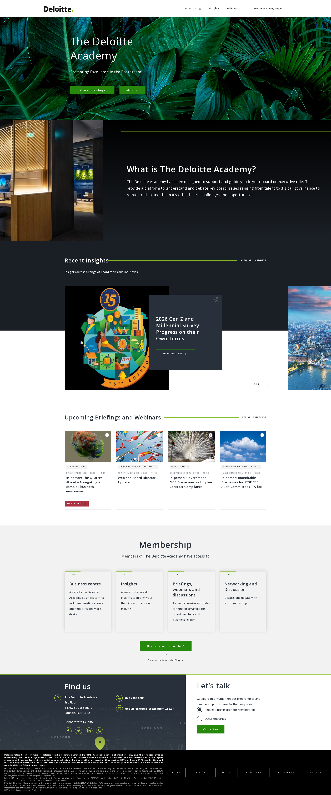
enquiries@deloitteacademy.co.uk (149, 709)
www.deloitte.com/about (17, 765)
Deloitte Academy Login (267, 8)
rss (99, 730)
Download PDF (173, 353)
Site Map (226, 772)
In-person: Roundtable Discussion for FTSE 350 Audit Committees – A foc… (242, 482)
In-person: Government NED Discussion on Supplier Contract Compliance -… (191, 482)
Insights (214, 8)
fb (68, 730)
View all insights (253, 260)
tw (78, 730)
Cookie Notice (253, 772)
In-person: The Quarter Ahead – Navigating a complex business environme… (84, 484)
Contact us (210, 729)
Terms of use (200, 772)
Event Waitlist (75, 503)
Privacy (176, 772)
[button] (264, 382)
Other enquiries (215, 719)
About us (191, 8)
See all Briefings (254, 417)
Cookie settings (286, 772)
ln (89, 730)
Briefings (233, 8)
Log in (179, 660)
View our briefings (92, 90)
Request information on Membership (230, 710)
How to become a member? (165, 646)
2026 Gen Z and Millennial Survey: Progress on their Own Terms (178, 328)
